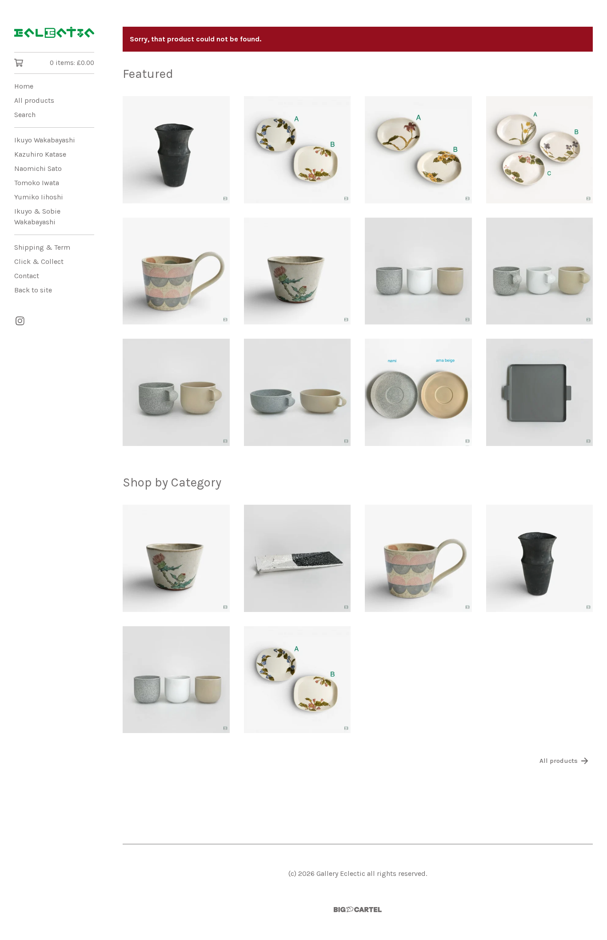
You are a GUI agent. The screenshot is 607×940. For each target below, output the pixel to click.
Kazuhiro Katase (40, 154)
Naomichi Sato (38, 168)
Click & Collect (39, 261)
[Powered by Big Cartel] (358, 909)
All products (34, 100)
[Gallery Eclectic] (54, 32)
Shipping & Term (42, 247)
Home (23, 86)
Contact (26, 275)
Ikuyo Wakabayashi (44, 140)
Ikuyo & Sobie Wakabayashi (37, 216)
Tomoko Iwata (36, 182)
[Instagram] (20, 321)
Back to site (33, 290)
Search (25, 114)
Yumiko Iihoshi (38, 197)
